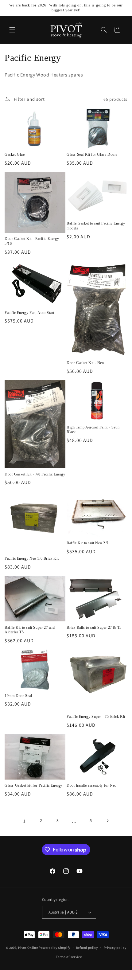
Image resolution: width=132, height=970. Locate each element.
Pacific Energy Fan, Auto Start (29, 313)
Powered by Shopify (54, 947)
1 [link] (24, 821)
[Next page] (107, 820)
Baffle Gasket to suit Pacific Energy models (96, 225)
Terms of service (69, 957)
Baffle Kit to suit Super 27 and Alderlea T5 (30, 630)
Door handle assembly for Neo (92, 785)
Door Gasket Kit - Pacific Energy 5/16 (32, 241)
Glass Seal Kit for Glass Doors (92, 154)
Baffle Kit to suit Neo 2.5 (87, 543)
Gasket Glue (15, 154)
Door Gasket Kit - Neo (85, 363)
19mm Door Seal (18, 696)
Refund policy (87, 947)
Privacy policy (115, 947)
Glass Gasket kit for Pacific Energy (33, 785)
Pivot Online (28, 947)
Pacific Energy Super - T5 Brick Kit (96, 716)
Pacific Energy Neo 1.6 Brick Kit (32, 558)
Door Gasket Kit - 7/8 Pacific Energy (35, 474)
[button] (12, 30)
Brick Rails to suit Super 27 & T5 (94, 627)
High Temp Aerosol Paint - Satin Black (93, 429)
